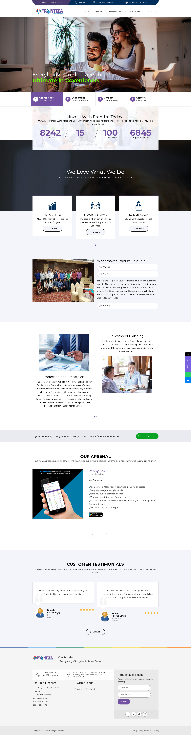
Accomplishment (133, 11)
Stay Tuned (52, 229)
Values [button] (106, 267)
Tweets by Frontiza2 (85, 689)
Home (88, 11)
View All (96, 632)
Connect (109, 99)
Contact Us (151, 11)
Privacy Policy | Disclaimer (141, 731)
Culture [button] (107, 274)
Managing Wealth (127, 377)
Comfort (139, 99)
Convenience (44, 99)
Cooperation (77, 99)
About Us (99, 11)
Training (156, 731)
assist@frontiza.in (50, 675)
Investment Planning (64, 336)
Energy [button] (106, 305)
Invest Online (114, 11)
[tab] (128, 267)
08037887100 (84, 2)
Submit (124, 701)
